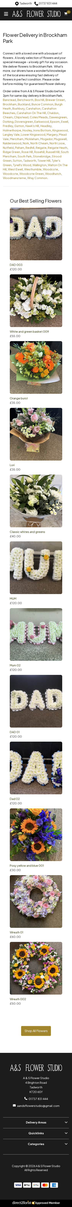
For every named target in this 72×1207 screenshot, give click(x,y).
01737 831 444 (38, 1098)
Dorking (8, 121)
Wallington (39, 165)
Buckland (24, 104)
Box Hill (39, 99)
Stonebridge (41, 156)
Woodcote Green (31, 173)
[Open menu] (6, 13)
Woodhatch (53, 173)
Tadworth (29, 160)
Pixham (19, 147)
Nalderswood (12, 143)
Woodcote (50, 169)
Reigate (41, 147)
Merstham (16, 139)
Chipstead (21, 117)
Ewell (64, 121)
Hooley (27, 130)
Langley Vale (11, 134)
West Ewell (15, 169)
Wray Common (37, 178)
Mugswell (60, 139)
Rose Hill (27, 152)
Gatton (19, 126)
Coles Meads (39, 117)
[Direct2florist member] (36, 1203)
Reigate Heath (57, 147)
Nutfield (8, 147)
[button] (36, 1122)
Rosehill (39, 152)
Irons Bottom (42, 130)
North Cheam (39, 143)
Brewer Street (55, 99)
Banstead (9, 99)
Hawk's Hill (32, 126)
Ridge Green (11, 152)
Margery (52, 134)
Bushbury (18, 108)
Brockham (10, 104)
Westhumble (32, 169)
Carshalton (33, 108)
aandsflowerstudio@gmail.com (38, 1105)
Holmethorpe (12, 130)
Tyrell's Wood (22, 165)
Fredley (8, 126)
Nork (26, 143)
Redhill (30, 147)
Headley (45, 126)
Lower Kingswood (33, 134)
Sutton (17, 160)
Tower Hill (43, 160)
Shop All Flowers (36, 1031)
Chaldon (53, 113)
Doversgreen (24, 121)
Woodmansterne (14, 178)
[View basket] (66, 13)
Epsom (55, 121)
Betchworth (25, 99)
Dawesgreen (58, 117)
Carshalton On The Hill (31, 113)
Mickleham (32, 139)
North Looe (57, 143)
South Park (25, 156)
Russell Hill (53, 152)
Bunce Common (42, 104)
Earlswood (41, 121)
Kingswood (60, 130)
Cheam (8, 117)
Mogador (46, 139)
